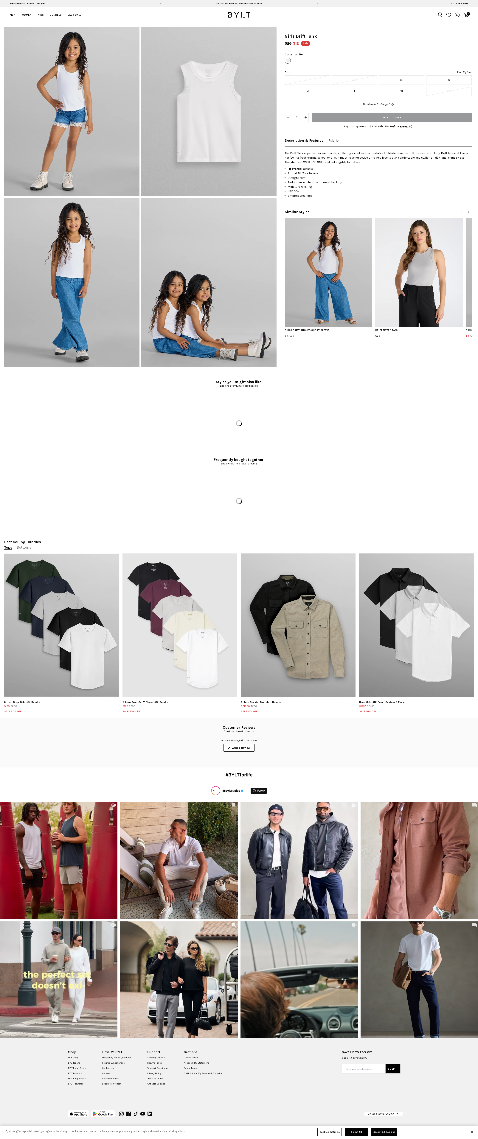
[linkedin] (150, 1114)
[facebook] (128, 1114)
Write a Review (243, 749)
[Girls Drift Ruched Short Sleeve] (328, 272)
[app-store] (78, 1113)
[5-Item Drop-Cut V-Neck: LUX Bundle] (179, 625)
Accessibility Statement (196, 1063)
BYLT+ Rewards (459, 3)
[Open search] (440, 15)
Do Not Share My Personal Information (203, 1073)
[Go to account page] (457, 15)
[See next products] (469, 212)
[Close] (472, 1132)
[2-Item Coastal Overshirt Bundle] (298, 625)
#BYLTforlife (239, 775)
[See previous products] (461, 212)
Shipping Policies (156, 1057)
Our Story (73, 1057)
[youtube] (142, 1114)
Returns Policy (154, 1063)
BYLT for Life (74, 1063)
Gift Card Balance (156, 1083)
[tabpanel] (378, 174)
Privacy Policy (154, 1073)
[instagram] (121, 1114)
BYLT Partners (75, 1073)
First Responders (77, 1078)
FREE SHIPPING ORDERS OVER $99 (27, 3)
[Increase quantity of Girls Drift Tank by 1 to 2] (306, 117)
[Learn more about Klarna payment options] (411, 126)
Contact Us (108, 1068)
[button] (71, 111)
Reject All (356, 1132)
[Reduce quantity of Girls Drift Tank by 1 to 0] (288, 117)
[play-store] (103, 1113)
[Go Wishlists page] (448, 15)
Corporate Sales (110, 1078)
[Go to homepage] (239, 15)
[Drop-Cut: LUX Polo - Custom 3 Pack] (416, 625)
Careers (106, 1073)
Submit (393, 1068)
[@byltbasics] (215, 790)
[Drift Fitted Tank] (419, 272)
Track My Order (155, 1078)
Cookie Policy (191, 1057)
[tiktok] (135, 1114)
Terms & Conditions (157, 1068)
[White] (288, 61)
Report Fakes (191, 1068)
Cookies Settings (329, 1132)
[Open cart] (465, 15)
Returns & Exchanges (113, 1063)
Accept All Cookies (384, 1132)
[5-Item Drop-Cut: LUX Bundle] (61, 625)
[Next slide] (317, 3)
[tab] (304, 140)
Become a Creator (111, 1083)
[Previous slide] (161, 3)
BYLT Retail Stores (77, 1068)
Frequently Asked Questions (116, 1057)
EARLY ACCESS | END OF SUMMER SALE (239, 3)
